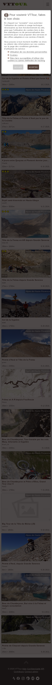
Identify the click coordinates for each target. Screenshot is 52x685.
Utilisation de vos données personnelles (28, 52)
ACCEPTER (33, 67)
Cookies (13, 55)
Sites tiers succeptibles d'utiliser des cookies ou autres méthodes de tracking (26, 59)
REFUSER (18, 67)
